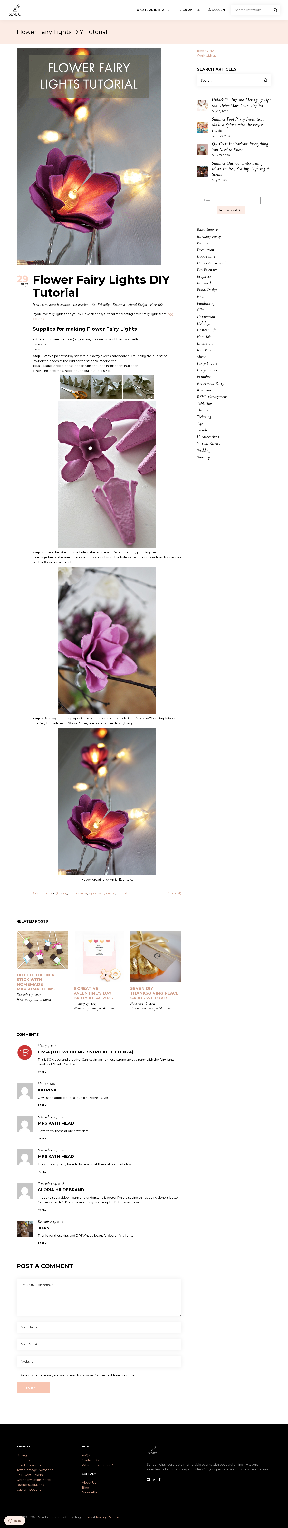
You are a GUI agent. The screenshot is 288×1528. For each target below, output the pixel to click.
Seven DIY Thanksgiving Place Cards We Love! (154, 993)
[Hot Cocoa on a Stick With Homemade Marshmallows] (42, 950)
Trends (202, 430)
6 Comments (43, 893)
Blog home (205, 50)
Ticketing (204, 417)
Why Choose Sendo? (97, 1465)
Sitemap (115, 1517)
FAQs (86, 1455)
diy (65, 893)
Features (23, 1460)
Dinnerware (206, 256)
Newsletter (90, 1492)
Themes (202, 410)
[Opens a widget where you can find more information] (14, 1521)
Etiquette (204, 276)
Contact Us (90, 1460)
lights (92, 893)
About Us (89, 1482)
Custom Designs (29, 1489)
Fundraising (206, 303)
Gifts (200, 310)
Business (203, 243)
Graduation (206, 316)
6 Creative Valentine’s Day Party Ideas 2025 (93, 993)
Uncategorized (208, 437)
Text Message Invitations (35, 1470)
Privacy (101, 1517)
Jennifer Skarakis (102, 1008)
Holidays (204, 323)
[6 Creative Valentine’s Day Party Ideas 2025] (98, 956)
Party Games (207, 370)
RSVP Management (212, 397)
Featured (119, 304)
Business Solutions (30, 1485)
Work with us (206, 55)
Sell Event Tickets (30, 1475)
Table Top (204, 403)
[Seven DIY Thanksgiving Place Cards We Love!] (155, 956)
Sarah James (42, 999)
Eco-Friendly (100, 304)
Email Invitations (29, 1465)
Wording (203, 457)
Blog (85, 1487)
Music (201, 357)
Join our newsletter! (231, 210)
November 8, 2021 (142, 1003)
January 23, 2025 (84, 1003)
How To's (156, 304)
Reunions (204, 390)
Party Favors (207, 363)
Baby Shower (207, 230)
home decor (78, 893)
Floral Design (137, 304)
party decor (106, 893)
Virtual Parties (208, 443)
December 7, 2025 (29, 994)
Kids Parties (206, 350)
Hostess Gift (206, 330)
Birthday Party (209, 236)
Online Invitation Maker (34, 1480)
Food (200, 296)
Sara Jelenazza (59, 304)
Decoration (80, 304)
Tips (200, 423)
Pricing (22, 1455)
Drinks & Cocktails (212, 263)
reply (42, 1072)
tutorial (121, 893)
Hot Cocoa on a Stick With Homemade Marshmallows (36, 982)
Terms (87, 1517)
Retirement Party (210, 383)
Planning (203, 377)
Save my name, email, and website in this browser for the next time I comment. (79, 1375)
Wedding (203, 450)
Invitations (205, 343)
